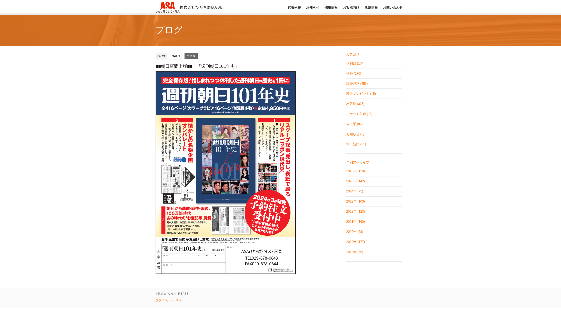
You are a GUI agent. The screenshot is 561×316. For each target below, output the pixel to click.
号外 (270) (353, 73)
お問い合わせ (393, 7)
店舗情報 (371, 7)
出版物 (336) (355, 104)
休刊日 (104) (355, 63)
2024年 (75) (354, 191)
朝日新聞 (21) (356, 144)
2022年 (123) (355, 211)
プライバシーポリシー (170, 300)
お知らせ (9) (355, 134)
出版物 (191, 55)
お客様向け (351, 7)
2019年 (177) (355, 242)
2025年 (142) (355, 181)
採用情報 (331, 7)
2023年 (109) (355, 201)
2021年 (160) (355, 221)
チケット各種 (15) (359, 114)
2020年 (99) (354, 231)
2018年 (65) (354, 252)
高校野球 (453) (357, 83)
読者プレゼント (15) (361, 93)
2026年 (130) (355, 171)
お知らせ (312, 7)
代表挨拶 (294, 7)
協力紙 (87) (354, 124)
